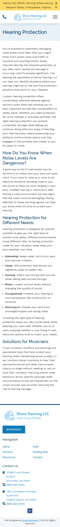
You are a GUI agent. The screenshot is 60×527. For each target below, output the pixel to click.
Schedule (13, 429)
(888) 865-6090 (15, 484)
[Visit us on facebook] (30, 510)
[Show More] (56, 7)
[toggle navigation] (55, 16)
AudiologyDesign (30, 520)
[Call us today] (4, 17)
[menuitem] (15, 447)
